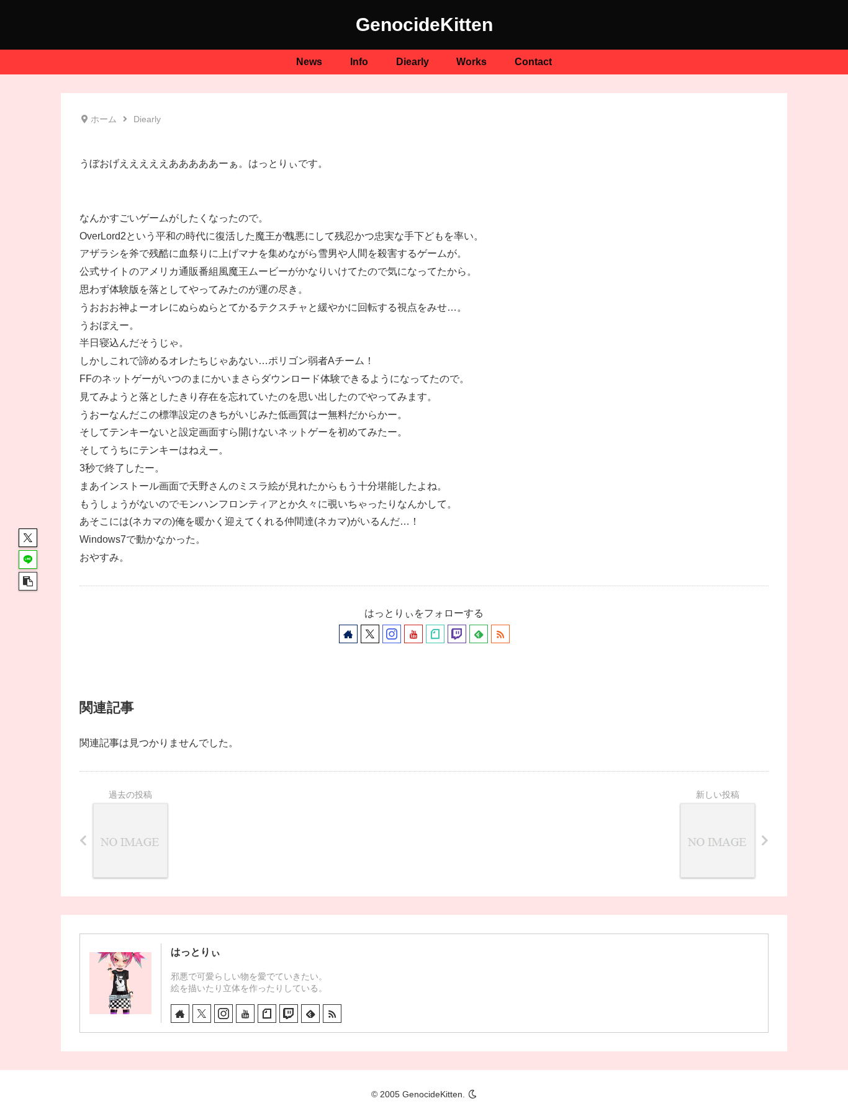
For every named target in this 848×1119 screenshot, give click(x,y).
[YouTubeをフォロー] (413, 634)
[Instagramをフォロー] (391, 634)
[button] (28, 581)
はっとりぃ (195, 952)
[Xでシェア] (28, 537)
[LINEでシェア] (28, 559)
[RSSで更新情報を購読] (500, 634)
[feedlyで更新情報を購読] (478, 634)
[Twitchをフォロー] (457, 634)
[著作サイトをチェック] (348, 634)
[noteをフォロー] (435, 634)
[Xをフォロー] (370, 634)
